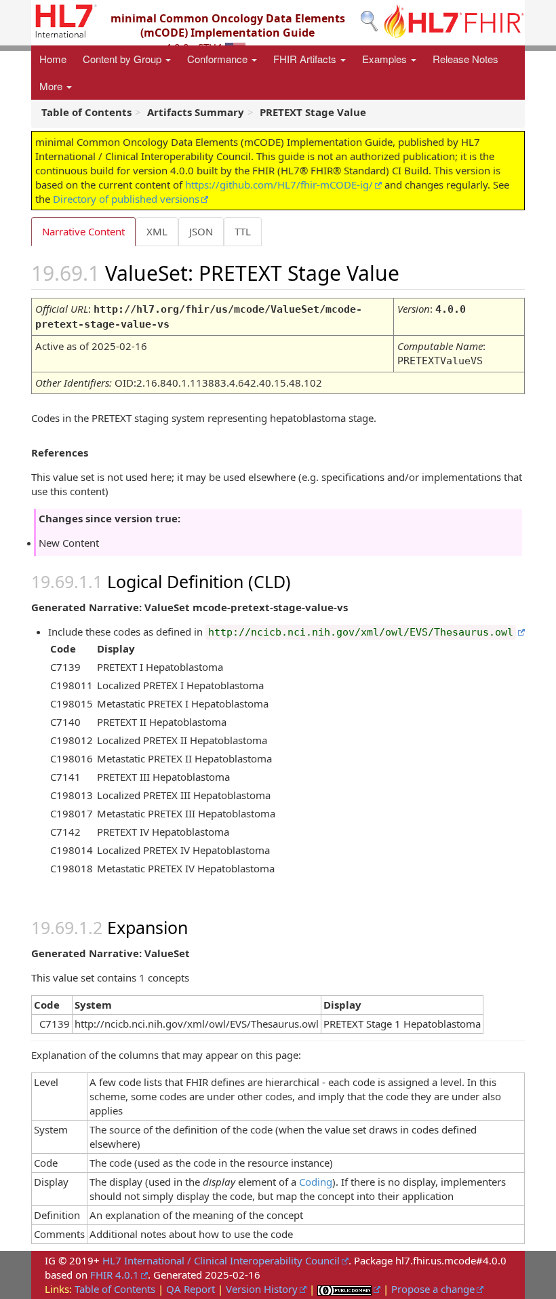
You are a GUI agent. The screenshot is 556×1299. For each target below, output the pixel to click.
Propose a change (433, 1289)
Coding (315, 1181)
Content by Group (123, 59)
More (52, 86)
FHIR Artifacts (306, 59)
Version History (262, 1289)
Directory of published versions (126, 199)
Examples (386, 59)
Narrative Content (83, 231)
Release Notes (465, 59)
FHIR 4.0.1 (114, 1274)
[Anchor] (415, 272)
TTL (243, 231)
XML (156, 231)
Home (52, 59)
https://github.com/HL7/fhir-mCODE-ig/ (279, 184)
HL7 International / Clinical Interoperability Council (221, 1260)
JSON (201, 231)
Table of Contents (115, 1289)
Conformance (218, 59)
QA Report (190, 1289)
